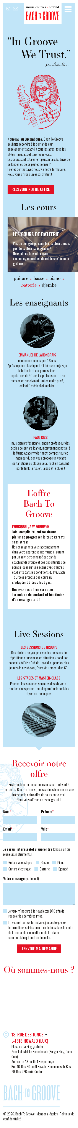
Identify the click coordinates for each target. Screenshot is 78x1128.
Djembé (63, 869)
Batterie (45, 869)
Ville (45, 829)
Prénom (47, 811)
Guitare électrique (19, 869)
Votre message (21, 878)
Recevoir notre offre (30, 189)
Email (7, 829)
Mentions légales (47, 1114)
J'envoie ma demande (39, 948)
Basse (45, 862)
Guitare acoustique (20, 862)
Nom (7, 811)
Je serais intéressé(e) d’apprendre (36, 852)
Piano (60, 862)
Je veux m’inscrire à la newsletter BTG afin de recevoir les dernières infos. (36, 914)
